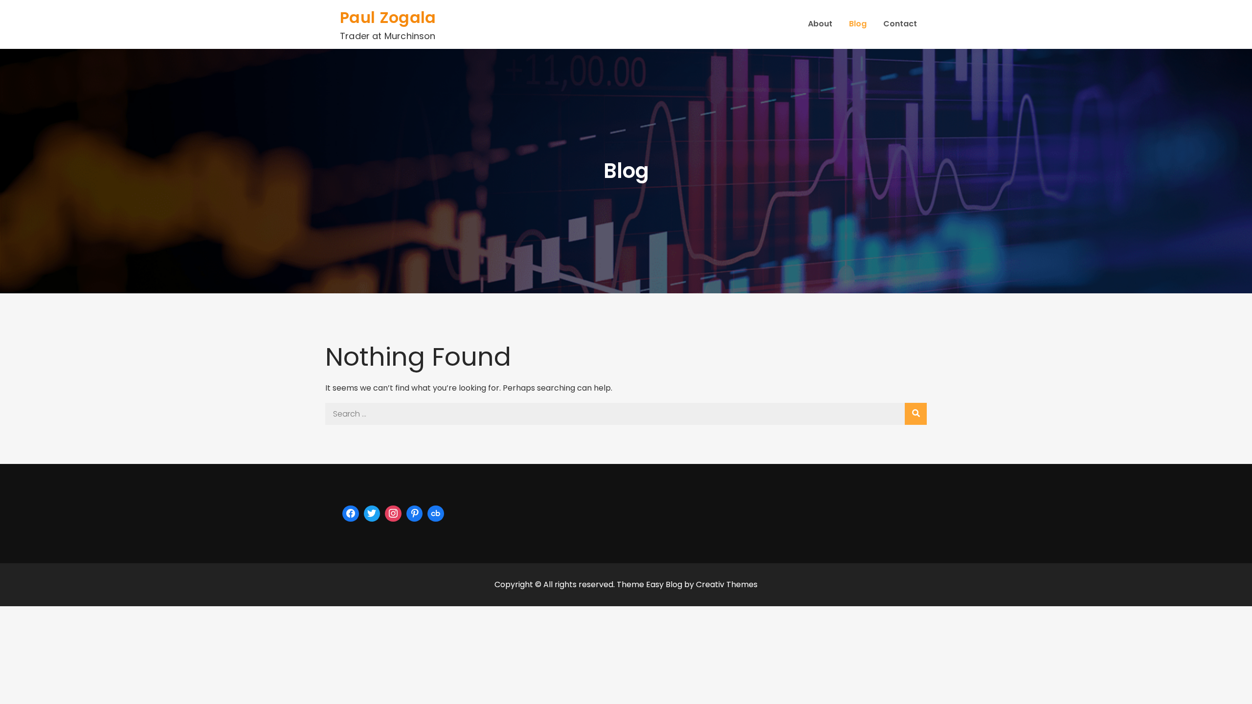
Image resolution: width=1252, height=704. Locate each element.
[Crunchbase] (436, 514)
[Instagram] (393, 514)
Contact (900, 23)
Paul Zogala (388, 17)
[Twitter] (372, 514)
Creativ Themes (727, 584)
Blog (858, 23)
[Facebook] (350, 514)
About (820, 23)
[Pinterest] (414, 514)
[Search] (916, 414)
